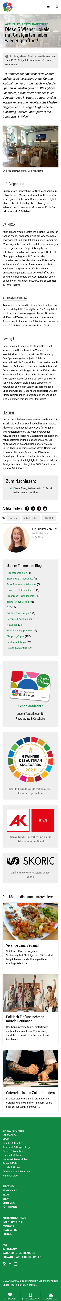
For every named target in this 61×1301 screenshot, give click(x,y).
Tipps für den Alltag (18, 601)
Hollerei (8, 412)
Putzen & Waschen (13, 1151)
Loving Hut (10, 339)
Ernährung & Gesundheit (20, 595)
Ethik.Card (10, 1190)
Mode (6, 1139)
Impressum (10, 1248)
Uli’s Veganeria (13, 184)
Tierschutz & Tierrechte (20, 578)
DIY (9, 607)
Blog (6, 1194)
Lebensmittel (10, 1134)
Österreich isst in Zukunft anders (30, 1093)
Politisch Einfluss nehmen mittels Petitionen (25, 1019)
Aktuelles (13, 24)
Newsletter (10, 1229)
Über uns (9, 1202)
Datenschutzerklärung (19, 1253)
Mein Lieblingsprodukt (19, 630)
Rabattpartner (31, 518)
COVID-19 (49, 518)
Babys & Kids (10, 1163)
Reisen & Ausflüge (17, 647)
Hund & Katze (10, 1175)
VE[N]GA (9, 225)
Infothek (8, 1186)
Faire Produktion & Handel (21, 584)
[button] (27, 508)
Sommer (13, 518)
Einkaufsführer (13, 1130)
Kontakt (8, 1225)
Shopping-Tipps (15, 636)
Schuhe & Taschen (13, 1143)
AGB (5, 1244)
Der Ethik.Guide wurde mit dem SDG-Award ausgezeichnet (30, 791)
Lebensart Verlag (48, 1280)
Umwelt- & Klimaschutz (20, 590)
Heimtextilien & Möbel (15, 1159)
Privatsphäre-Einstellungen (22, 1257)
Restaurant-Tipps (35, 24)
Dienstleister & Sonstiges (17, 1171)
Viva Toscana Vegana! (22, 945)
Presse (7, 1234)
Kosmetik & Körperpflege (17, 1147)
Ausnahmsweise (15, 298)
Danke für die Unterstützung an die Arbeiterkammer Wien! (30, 839)
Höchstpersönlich (17, 572)
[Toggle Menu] (48, 7)
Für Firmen (10, 1206)
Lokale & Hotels (12, 1167)
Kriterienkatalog (14, 1217)
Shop (6, 1198)
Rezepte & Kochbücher (19, 619)
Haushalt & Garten (13, 1155)
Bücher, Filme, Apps (18, 613)
